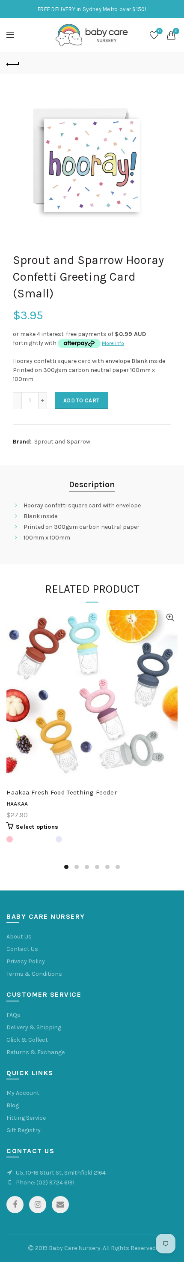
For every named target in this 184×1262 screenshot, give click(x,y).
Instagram (37, 1204)
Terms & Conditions (34, 973)
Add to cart (81, 400)
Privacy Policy (25, 961)
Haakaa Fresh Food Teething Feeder (61, 792)
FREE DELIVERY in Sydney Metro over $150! (92, 9)
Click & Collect (27, 1039)
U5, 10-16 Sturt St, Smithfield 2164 (61, 1172)
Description (92, 484)
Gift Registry (23, 1130)
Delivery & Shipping (33, 1027)
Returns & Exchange (35, 1052)
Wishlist (159, 31)
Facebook (15, 1204)
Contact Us (22, 949)
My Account (22, 1093)
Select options (37, 826)
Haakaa (17, 803)
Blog (12, 1105)
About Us (19, 936)
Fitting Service (26, 1117)
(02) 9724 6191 (55, 1182)
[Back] (13, 63)
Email (60, 1204)
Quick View (170, 617)
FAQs (13, 1015)
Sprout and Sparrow (62, 441)
